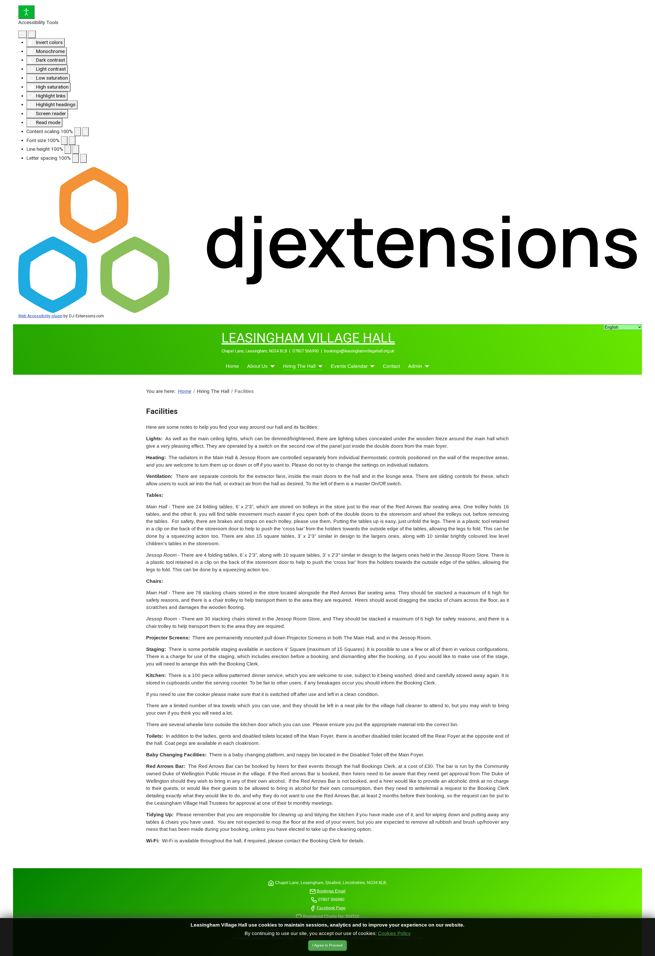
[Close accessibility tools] (32, 34)
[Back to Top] (633, 946)
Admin (415, 366)
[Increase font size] (72, 140)
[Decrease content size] (77, 131)
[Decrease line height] (67, 149)
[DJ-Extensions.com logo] (327, 239)
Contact (391, 366)
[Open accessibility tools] (26, 12)
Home (232, 366)
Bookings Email (331, 891)
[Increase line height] (75, 149)
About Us (257, 366)
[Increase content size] (85, 131)
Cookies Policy (394, 933)
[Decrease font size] (64, 140)
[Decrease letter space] (75, 158)
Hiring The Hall (299, 366)
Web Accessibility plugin (40, 316)
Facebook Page (331, 908)
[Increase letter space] (83, 158)
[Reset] (22, 34)
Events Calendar (349, 366)
